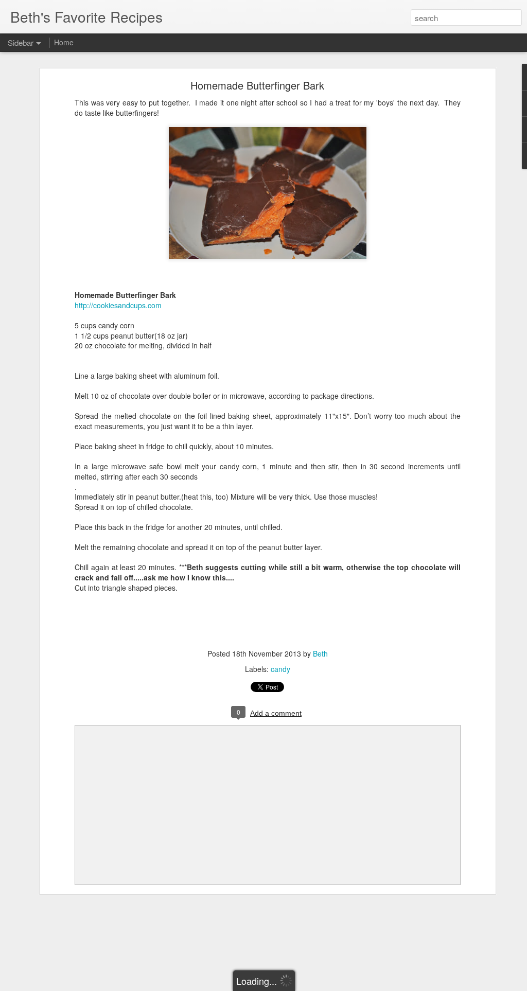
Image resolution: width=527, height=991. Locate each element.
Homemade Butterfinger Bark (257, 85)
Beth (320, 653)
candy (280, 669)
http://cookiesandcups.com (118, 305)
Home (64, 42)
